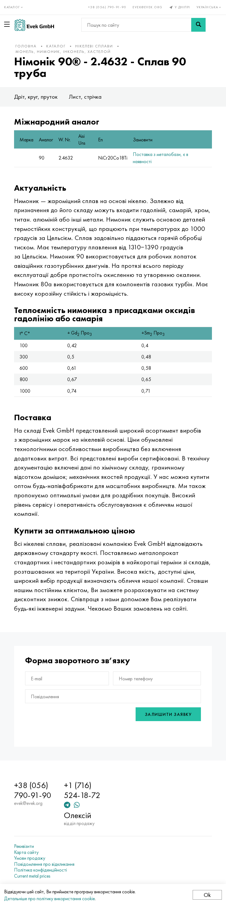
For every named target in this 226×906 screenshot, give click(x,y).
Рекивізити (24, 846)
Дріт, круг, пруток (36, 97)
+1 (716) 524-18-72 (82, 790)
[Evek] (34, 25)
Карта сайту (26, 852)
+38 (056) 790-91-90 (107, 7)
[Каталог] (8, 24)
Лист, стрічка (85, 97)
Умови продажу (29, 858)
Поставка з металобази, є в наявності (160, 157)
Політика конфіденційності (40, 870)
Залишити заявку (168, 714)
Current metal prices (32, 876)
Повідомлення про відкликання (44, 864)
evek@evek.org (148, 7)
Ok (207, 895)
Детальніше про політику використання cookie (49, 898)
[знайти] (198, 25)
